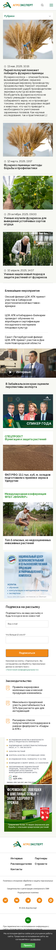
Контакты (16, 869)
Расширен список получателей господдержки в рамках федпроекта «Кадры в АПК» (31, 725)
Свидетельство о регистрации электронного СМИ (28, 889)
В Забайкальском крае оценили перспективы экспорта (27, 385)
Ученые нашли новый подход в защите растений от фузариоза (25, 275)
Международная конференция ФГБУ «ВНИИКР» (25, 495)
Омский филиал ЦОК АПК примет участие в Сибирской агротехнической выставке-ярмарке (25, 301)
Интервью (23, 372)
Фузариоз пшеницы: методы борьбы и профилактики (23, 166)
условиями (35, 939)
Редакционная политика (28, 893)
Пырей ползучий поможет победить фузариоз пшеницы (24, 72)
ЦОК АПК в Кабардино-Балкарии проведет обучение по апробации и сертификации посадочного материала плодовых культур (25, 321)
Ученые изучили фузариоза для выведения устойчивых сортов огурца (25, 221)
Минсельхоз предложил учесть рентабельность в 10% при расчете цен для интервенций (29, 707)
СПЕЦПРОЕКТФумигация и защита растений (25, 438)
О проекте (41, 863)
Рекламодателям (21, 863)
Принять (28, 945)
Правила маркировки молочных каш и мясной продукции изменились (27, 690)
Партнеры (41, 858)
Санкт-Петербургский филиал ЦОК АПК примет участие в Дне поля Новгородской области (24, 340)
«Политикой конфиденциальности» (22, 670)
